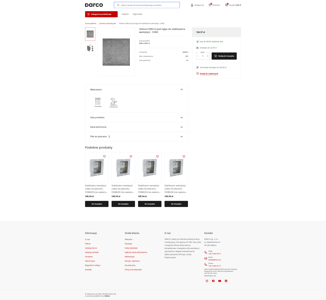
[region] (90, 52)
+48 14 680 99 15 (214, 253)
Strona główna (90, 23)
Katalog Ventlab (92, 252)
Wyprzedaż (137, 14)
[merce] (107, 296)
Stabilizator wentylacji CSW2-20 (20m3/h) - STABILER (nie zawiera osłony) (95, 189)
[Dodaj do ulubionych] (104, 156)
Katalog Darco (91, 248)
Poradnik (89, 256)
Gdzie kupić (90, 261)
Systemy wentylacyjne (107, 23)
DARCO (185, 52)
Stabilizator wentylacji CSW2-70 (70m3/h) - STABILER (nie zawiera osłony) (175, 189)
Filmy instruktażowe (133, 269)
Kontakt (88, 269)
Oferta (88, 243)
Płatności (128, 239)
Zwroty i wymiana (132, 261)
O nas (87, 239)
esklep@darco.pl (214, 260)
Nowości (125, 14)
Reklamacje (129, 256)
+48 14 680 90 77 (214, 266)
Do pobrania (130, 265)
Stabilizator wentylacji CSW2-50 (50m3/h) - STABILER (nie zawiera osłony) (148, 189)
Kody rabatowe (131, 248)
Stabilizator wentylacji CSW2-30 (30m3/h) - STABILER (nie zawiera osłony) (122, 189)
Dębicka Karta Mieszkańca (136, 252)
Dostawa (128, 243)
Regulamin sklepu (92, 265)
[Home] (94, 5)
